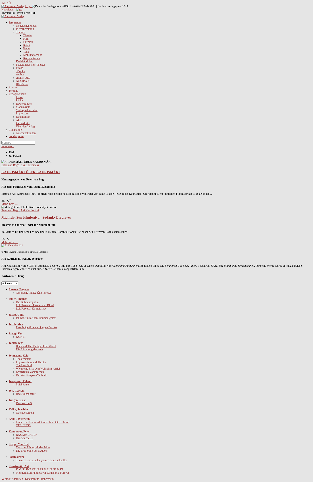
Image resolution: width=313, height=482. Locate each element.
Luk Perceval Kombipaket (31, 308)
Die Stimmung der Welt (29, 349)
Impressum (22, 113)
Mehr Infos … (9, 203)
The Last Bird (24, 365)
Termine (13, 90)
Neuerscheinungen (26, 25)
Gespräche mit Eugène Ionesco (33, 292)
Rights (19, 100)
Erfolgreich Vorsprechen (30, 371)
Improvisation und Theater (31, 362)
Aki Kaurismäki (29, 165)
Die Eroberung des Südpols (31, 450)
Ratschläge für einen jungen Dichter (36, 327)
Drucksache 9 (24, 403)
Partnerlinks (23, 123)
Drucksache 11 (24, 438)
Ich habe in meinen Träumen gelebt (36, 317)
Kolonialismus (31, 58)
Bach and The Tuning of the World (36, 346)
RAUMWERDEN (26, 434)
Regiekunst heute (26, 393)
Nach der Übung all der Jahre (33, 447)
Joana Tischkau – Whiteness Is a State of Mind (42, 422)
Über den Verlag (25, 126)
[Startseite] (12, 16)
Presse (19, 97)
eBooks (20, 71)
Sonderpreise (16, 136)
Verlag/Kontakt (17, 93)
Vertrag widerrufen (26, 110)
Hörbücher (22, 84)
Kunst (26, 48)
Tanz (26, 51)
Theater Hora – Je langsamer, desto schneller (41, 460)
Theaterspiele (23, 358)
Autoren (13, 87)
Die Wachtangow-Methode (31, 375)
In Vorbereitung (25, 28)
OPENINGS (23, 425)
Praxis (19, 67)
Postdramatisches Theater (30, 64)
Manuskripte (23, 106)
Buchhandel (15, 129)
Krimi (26, 45)
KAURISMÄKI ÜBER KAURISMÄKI (30, 172)
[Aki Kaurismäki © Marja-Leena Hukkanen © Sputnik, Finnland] (12, 245)
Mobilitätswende (32, 54)
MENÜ (6, 3)
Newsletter (7, 9)
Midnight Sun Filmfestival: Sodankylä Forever (36, 217)
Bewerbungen (24, 103)
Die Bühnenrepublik (27, 302)
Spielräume (22, 384)
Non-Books (22, 80)
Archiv (20, 74)
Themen (20, 32)
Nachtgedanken (25, 412)
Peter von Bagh (10, 165)
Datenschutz (23, 116)
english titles (23, 77)
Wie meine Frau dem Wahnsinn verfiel (38, 368)
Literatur (28, 41)
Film (25, 38)
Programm (15, 22)
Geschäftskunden (26, 133)
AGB (19, 119)
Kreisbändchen (24, 61)
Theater (27, 35)
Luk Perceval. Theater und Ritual (35, 305)
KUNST (21, 336)
